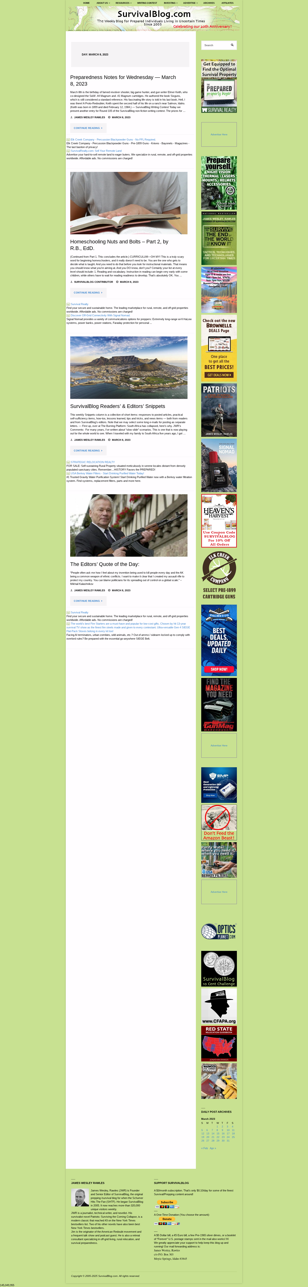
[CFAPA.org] (219, 1006)
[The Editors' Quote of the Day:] (129, 525)
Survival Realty (77, 304)
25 (233, 1137)
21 (213, 1137)
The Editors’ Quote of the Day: (104, 564)
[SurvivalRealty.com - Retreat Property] (219, 86)
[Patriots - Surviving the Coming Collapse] (219, 410)
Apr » (213, 1148)
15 (218, 1133)
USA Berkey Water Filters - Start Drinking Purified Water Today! (105, 473)
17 (228, 1133)
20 (207, 1137)
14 (213, 1133)
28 (213, 1140)
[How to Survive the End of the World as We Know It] (219, 238)
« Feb (204, 1148)
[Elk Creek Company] (219, 576)
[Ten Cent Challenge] (219, 969)
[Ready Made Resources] (219, 183)
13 (207, 1133)
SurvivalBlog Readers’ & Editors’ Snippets (117, 406)
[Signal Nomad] (219, 465)
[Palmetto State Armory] (219, 640)
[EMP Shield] (219, 785)
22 (218, 1137)
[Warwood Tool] (219, 1081)
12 (202, 1133)
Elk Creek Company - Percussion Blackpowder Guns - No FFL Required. (111, 139)
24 (228, 1137)
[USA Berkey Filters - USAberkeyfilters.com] (219, 860)
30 (223, 1140)
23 (223, 1137)
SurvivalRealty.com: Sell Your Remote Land (94, 150)
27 (207, 1140)
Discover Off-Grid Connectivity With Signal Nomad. (98, 315)
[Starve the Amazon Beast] (219, 822)
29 (218, 1140)
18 (233, 1133)
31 (228, 1140)
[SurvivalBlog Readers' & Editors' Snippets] (129, 367)
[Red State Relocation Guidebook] (219, 1043)
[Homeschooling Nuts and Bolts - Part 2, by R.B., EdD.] (129, 203)
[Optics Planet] (219, 931)
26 (202, 1140)
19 (202, 1137)
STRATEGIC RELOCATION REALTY (91, 462)
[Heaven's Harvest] (219, 521)
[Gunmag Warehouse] (219, 704)
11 (233, 1130)
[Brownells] (219, 348)
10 (228, 1130)
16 (223, 1133)
